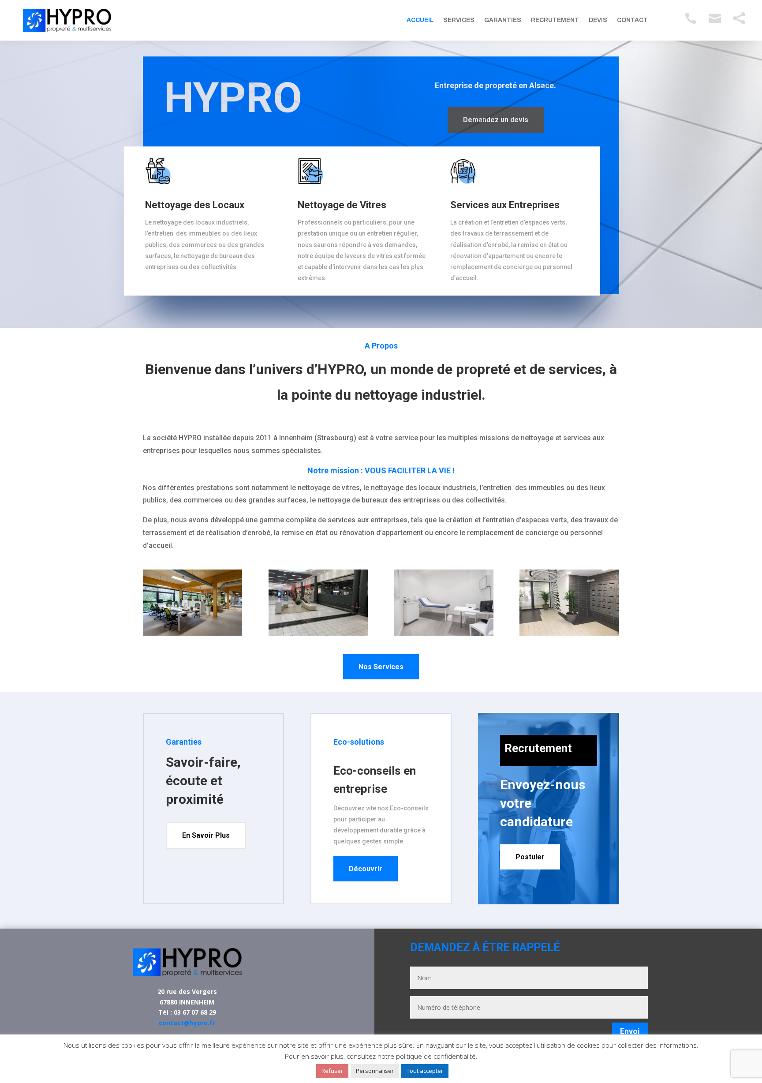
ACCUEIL (420, 20)
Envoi (630, 1031)
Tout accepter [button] (425, 1071)
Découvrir (365, 869)
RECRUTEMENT (555, 20)
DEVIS (598, 20)
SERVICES (458, 20)
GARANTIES (502, 20)
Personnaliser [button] (375, 1071)
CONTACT (632, 20)
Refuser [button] (332, 1071)
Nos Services (381, 667)
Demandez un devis (495, 120)
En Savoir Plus (206, 835)
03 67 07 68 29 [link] (195, 1012)
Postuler (530, 857)
